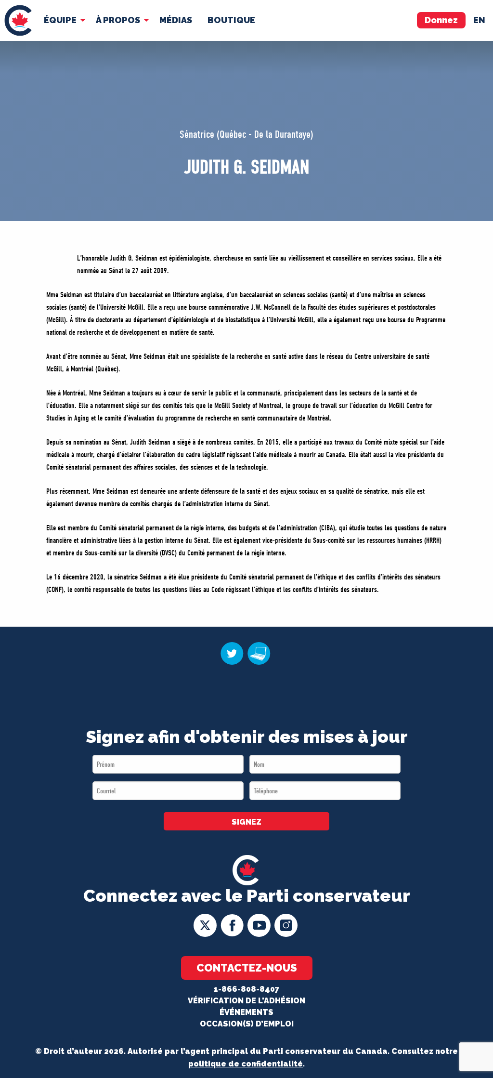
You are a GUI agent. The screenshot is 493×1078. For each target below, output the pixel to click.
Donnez (441, 20)
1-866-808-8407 (246, 989)
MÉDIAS (175, 20)
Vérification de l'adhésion (246, 1000)
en (479, 20)
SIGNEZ (246, 822)
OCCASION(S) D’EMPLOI (247, 1023)
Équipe (60, 20)
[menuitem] (18, 20)
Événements (246, 1012)
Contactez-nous (246, 967)
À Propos (118, 20)
